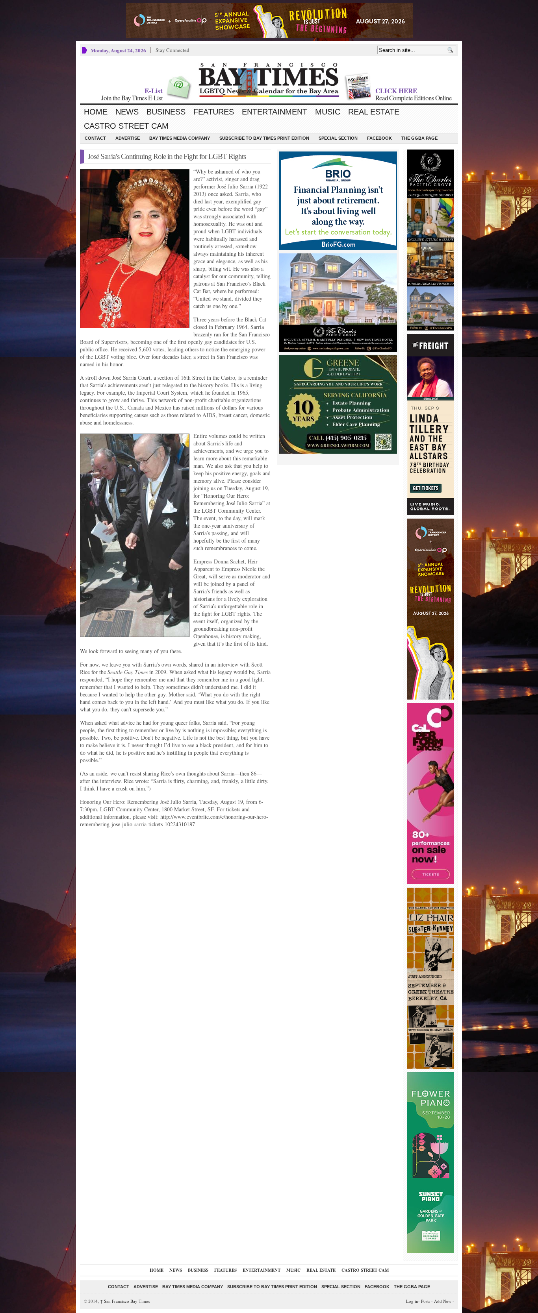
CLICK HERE (396, 91)
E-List (154, 91)
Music (327, 111)
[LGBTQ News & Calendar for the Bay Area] (269, 80)
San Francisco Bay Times (125, 1301)
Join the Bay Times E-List (132, 97)
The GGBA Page (419, 138)
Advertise (127, 138)
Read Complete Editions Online (413, 97)
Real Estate (373, 111)
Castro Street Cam (126, 126)
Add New (442, 1301)
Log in (412, 1301)
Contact (95, 138)
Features (213, 111)
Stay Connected (172, 50)
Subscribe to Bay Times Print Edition (264, 138)
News (127, 111)
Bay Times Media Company (179, 138)
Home (96, 111)
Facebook (379, 138)
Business (166, 111)
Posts (425, 1301)
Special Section (338, 138)
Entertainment (274, 111)
